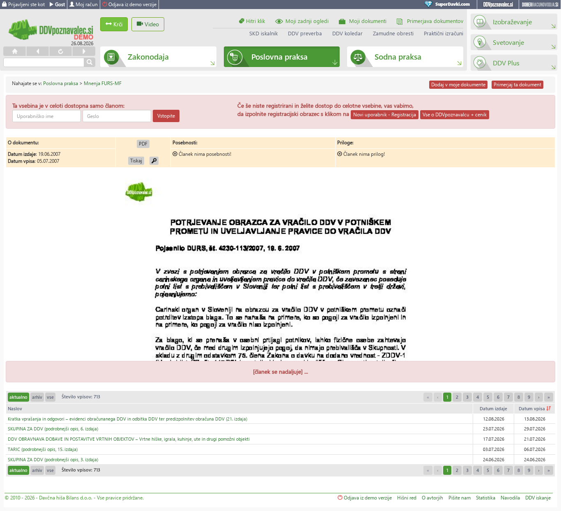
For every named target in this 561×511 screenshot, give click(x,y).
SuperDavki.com (448, 4)
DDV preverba (305, 33)
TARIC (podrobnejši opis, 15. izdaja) (43, 449)
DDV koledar (347, 33)
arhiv (37, 397)
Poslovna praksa (60, 83)
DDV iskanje (538, 498)
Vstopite (166, 116)
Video (151, 24)
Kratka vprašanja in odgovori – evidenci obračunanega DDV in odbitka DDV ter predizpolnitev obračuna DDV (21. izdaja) (127, 418)
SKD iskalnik (263, 33)
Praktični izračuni (443, 33)
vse (50, 397)
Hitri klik (254, 20)
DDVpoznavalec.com (498, 4)
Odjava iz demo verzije (131, 4)
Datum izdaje (493, 408)
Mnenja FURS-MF (103, 83)
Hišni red (406, 498)
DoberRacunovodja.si (540, 4)
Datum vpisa (532, 408)
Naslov (15, 408)
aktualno (18, 397)
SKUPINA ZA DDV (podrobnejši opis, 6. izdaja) (53, 428)
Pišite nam (459, 498)
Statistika (485, 498)
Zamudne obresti (393, 33)
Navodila (510, 498)
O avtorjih (432, 498)
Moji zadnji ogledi (307, 20)
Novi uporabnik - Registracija (384, 114)
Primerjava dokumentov (435, 20)
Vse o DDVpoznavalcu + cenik (455, 114)
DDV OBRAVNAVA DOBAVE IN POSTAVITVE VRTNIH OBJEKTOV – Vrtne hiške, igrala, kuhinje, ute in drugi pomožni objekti (129, 439)
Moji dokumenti (367, 20)
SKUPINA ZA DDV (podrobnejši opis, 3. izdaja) (53, 459)
